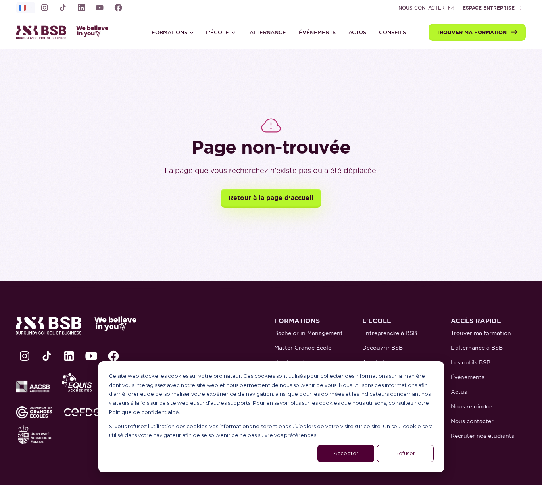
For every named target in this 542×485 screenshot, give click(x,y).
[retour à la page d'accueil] (65, 32)
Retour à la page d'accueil (271, 198)
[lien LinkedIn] (81, 7)
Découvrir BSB (382, 347)
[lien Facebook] (118, 7)
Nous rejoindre (471, 406)
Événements (317, 32)
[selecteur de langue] (25, 7)
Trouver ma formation (481, 333)
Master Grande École (302, 347)
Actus (357, 32)
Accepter (346, 453)
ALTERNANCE (268, 32)
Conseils (392, 32)
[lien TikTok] (62, 7)
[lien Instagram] (44, 7)
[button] (172, 32)
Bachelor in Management (308, 333)
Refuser (405, 453)
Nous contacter (472, 421)
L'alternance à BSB (477, 347)
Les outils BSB (470, 362)
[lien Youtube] (99, 7)
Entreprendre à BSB (389, 333)
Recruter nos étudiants (482, 435)
